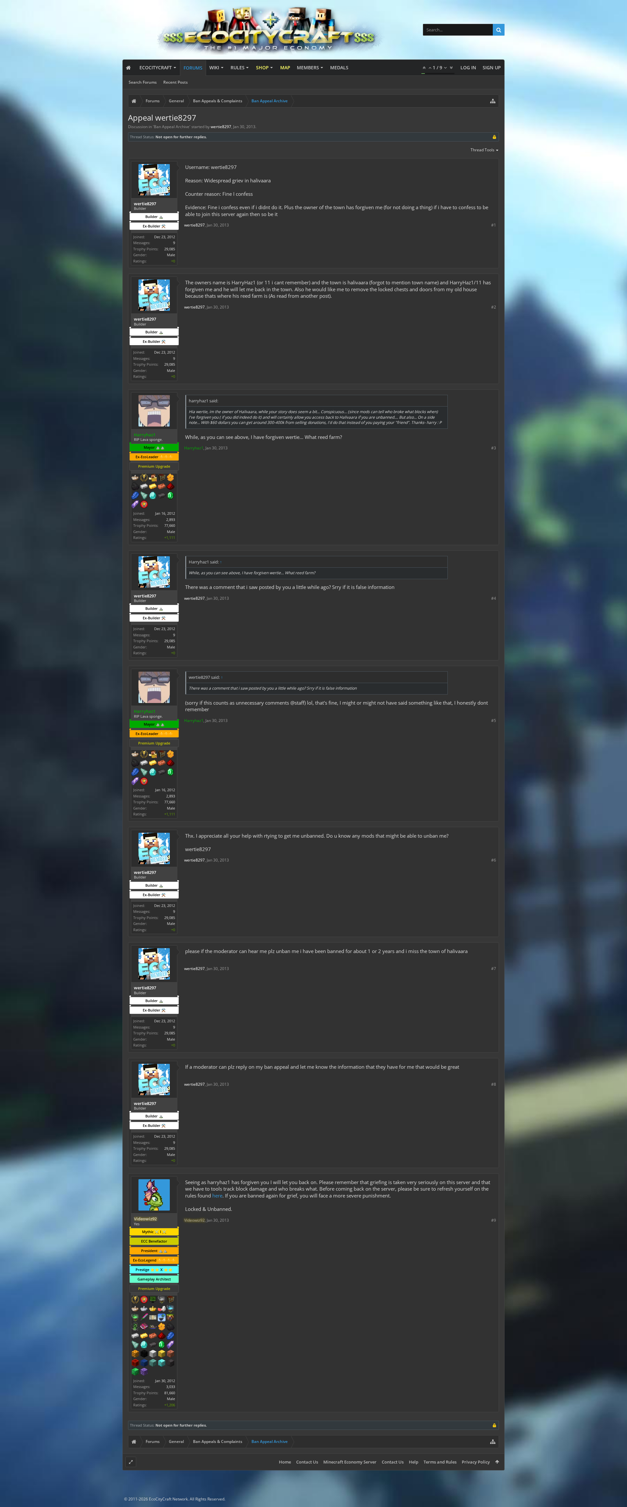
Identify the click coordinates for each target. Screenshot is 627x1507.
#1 (493, 225)
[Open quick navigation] (493, 101)
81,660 (169, 1392)
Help (413, 1462)
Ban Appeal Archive (171, 126)
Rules (238, 67)
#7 (493, 968)
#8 (493, 1084)
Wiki (214, 67)
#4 (493, 598)
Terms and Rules (440, 1462)
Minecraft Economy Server (350, 1462)
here (217, 1195)
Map (285, 67)
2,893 (170, 519)
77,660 (169, 525)
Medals (339, 67)
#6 (493, 860)
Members (308, 67)
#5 (493, 720)
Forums (193, 68)
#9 (493, 1220)
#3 (493, 447)
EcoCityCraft (155, 67)
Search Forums (143, 82)
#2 (493, 307)
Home (285, 1462)
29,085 (169, 248)
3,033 (170, 1386)
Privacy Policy (476, 1462)
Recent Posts (175, 82)
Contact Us (307, 1462)
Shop (262, 67)
